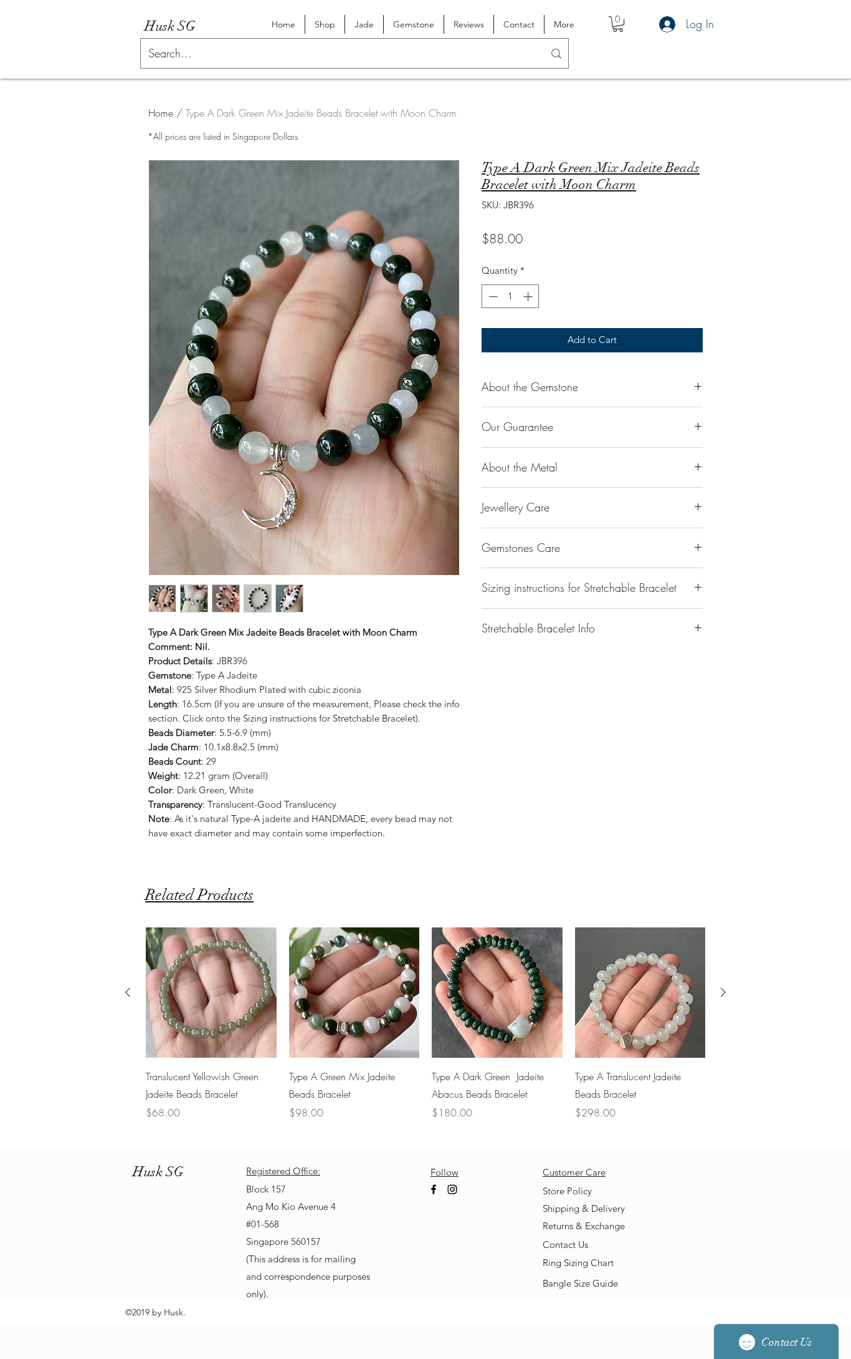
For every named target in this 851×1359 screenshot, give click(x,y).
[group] (425, 1033)
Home (160, 113)
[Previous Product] (127, 992)
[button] (618, 24)
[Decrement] (491, 296)
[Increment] (529, 296)
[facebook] (433, 1189)
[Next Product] (723, 992)
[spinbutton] (510, 296)
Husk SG (170, 25)
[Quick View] (211, 992)
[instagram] (452, 1189)
